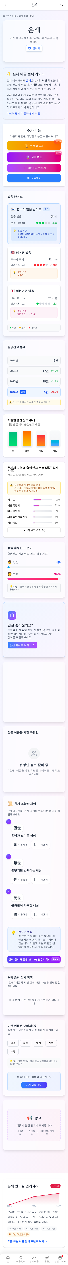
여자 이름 (23, 15)
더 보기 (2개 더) (36, 530)
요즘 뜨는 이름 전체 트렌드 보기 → (27, 1241)
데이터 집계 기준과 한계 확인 (23, 113)
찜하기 (36, 48)
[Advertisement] (34, 692)
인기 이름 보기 (34, 1084)
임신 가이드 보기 (19, 645)
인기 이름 (12, 15)
